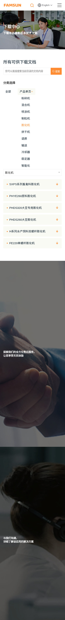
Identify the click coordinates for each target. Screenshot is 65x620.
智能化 (25, 165)
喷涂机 (25, 111)
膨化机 (25, 125)
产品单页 (25, 91)
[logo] (12, 5)
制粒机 (25, 118)
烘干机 (25, 131)
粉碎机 (25, 98)
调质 (24, 138)
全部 (8, 91)
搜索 (57, 71)
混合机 (25, 105)
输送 (24, 145)
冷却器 (25, 152)
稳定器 (25, 158)
